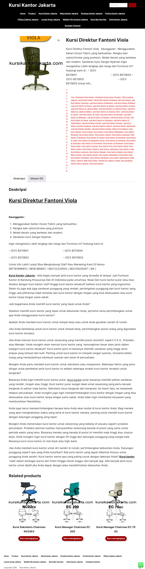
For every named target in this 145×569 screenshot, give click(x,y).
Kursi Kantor (98, 132)
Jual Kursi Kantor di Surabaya (101, 120)
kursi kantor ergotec (90, 146)
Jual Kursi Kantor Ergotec (112, 123)
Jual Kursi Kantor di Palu (120, 117)
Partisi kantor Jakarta (79, 163)
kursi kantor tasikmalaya (119, 158)
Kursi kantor (127, 456)
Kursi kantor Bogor (86, 135)
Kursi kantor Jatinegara (109, 149)
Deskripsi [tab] (19, 178)
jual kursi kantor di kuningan (111, 114)
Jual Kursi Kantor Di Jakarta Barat (84, 109)
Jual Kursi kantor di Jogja (89, 114)
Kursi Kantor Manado (97, 152)
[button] (59, 40)
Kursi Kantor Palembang (108, 155)
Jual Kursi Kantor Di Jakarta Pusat (112, 109)
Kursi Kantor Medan (115, 152)
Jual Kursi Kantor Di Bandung (101, 103)
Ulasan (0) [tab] (36, 178)
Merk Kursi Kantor (91, 160)
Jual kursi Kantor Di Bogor (81, 106)
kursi (131, 129)
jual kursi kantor (124, 100)
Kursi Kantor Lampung (79, 152)
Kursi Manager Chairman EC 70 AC (115, 529)
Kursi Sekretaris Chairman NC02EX (29, 529)
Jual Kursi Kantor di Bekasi (124, 103)
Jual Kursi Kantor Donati (91, 123)
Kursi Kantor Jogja (126, 149)
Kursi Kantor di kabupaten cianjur (91, 140)
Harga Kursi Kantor (85, 100)
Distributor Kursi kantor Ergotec (108, 97)
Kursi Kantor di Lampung (115, 140)
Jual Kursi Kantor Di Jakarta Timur (106, 112)
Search (132, 5)
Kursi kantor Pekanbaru (80, 158)
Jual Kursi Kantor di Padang (98, 117)
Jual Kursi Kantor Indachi (102, 126)
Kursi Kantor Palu (125, 155)
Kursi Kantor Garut (121, 146)
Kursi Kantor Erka (106, 146)
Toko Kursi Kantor (96, 163)
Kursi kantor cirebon (103, 135)
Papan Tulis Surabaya (123, 160)
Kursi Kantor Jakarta (32, 5)
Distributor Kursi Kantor (85, 97)
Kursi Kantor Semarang (99, 158)
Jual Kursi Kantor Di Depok (103, 106)
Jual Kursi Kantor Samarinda (124, 126)
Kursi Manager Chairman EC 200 (72, 529)
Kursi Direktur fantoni (67, 121)
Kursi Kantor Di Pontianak (92, 143)
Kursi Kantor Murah (90, 155)
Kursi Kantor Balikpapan (113, 132)
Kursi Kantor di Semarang (113, 143)
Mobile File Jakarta (106, 160)
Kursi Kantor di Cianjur (96, 137)
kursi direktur (76, 132)
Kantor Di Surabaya (120, 129)
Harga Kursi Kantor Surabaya (105, 100)
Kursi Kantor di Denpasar (115, 137)
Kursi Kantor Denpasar (121, 135)
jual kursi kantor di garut (125, 106)
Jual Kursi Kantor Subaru (101, 129)
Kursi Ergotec (87, 132)
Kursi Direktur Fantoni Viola (43, 200)
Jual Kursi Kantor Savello (81, 129)
